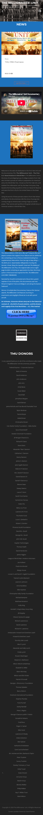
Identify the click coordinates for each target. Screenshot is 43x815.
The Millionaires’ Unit (19, 2)
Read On (8, 73)
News (6, 59)
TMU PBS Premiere (14, 62)
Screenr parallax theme (15, 811)
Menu (40, 11)
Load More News (21, 83)
